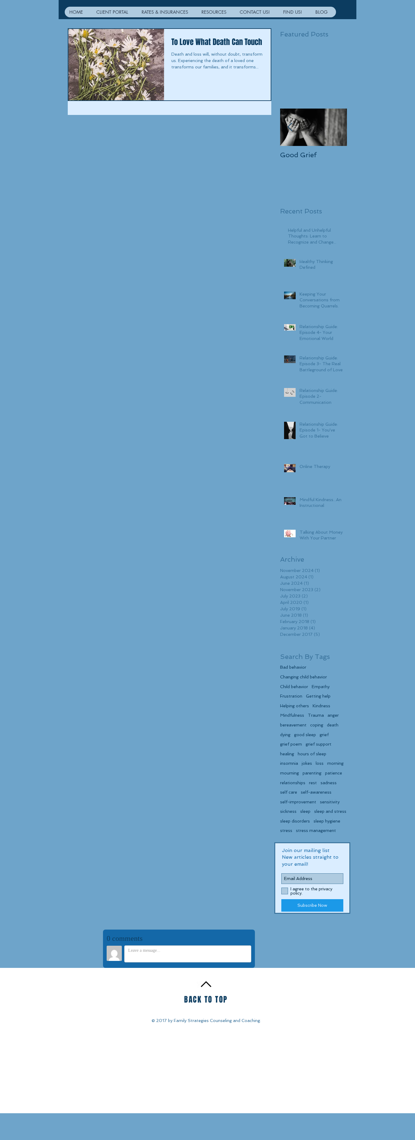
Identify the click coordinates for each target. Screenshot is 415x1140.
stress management (316, 830)
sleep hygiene (327, 821)
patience (333, 773)
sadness (329, 782)
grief (324, 734)
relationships (292, 782)
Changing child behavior (303, 676)
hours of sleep (312, 753)
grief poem (291, 744)
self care (288, 792)
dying (285, 734)
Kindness (321, 705)
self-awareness (316, 792)
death (332, 724)
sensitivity (330, 801)
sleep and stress (330, 811)
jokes (307, 763)
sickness (288, 811)
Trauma (316, 715)
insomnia (289, 763)
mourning (289, 773)
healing (287, 753)
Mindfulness (292, 715)
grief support (318, 744)
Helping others (294, 705)
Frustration (291, 696)
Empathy (321, 686)
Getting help (318, 696)
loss (320, 763)
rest (313, 782)
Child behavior (294, 686)
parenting (312, 773)
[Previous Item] (290, 127)
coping (316, 724)
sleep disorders (295, 821)
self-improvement (298, 801)
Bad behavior (293, 667)
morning (335, 763)
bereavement (293, 724)
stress (286, 830)
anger (333, 715)
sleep (305, 811)
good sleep (305, 734)
